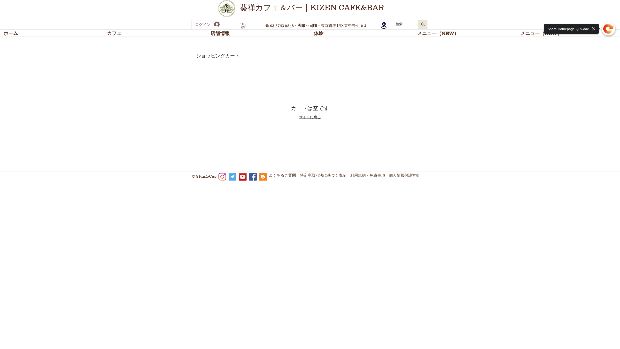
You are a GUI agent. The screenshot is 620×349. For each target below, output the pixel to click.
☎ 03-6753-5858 (279, 25)
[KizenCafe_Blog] (263, 177)
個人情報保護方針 (404, 175)
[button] (243, 26)
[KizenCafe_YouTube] (243, 177)
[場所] (384, 25)
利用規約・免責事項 (367, 175)
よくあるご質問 (282, 175)
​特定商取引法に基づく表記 (323, 175)
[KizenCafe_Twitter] (232, 177)
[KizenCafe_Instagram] (222, 177)
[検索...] (422, 24)
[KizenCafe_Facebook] (253, 177)
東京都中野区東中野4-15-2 (343, 25)
